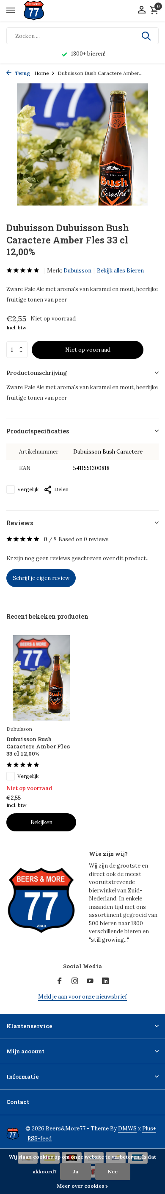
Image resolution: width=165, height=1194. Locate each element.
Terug (22, 73)
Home (41, 73)
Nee (113, 1171)
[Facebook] (59, 981)
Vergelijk (27, 489)
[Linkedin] (105, 981)
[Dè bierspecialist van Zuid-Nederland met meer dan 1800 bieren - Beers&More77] (41, 10)
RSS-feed (40, 1138)
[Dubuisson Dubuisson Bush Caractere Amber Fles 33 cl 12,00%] (41, 678)
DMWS (127, 1128)
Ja (75, 1171)
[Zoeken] (146, 36)
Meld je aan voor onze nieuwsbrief (82, 996)
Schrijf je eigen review (41, 578)
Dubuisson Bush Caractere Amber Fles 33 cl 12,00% (38, 746)
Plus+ (149, 1128)
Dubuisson (77, 270)
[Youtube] (90, 981)
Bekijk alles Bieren (120, 270)
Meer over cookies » (82, 1186)
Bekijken (41, 822)
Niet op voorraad (87, 349)
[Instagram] (75, 981)
